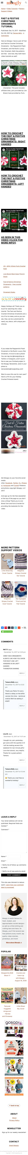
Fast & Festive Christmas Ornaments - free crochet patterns (12, 284)
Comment (5, 829)
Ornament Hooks (9, 292)
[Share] (2, 628)
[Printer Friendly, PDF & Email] (7, 632)
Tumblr (16, 485)
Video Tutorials (12, 9)
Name (3, 856)
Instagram (6, 485)
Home (3, 9)
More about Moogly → (14, 942)
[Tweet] (9, 628)
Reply (22, 673)
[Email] (15, 628)
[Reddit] (19, 628)
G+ (20, 483)
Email (3, 861)
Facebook (8, 483)
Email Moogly (14, 1145)
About (14, 1118)
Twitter (15, 483)
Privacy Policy (14, 1120)
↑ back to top (14, 1105)
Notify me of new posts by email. (14, 871)
